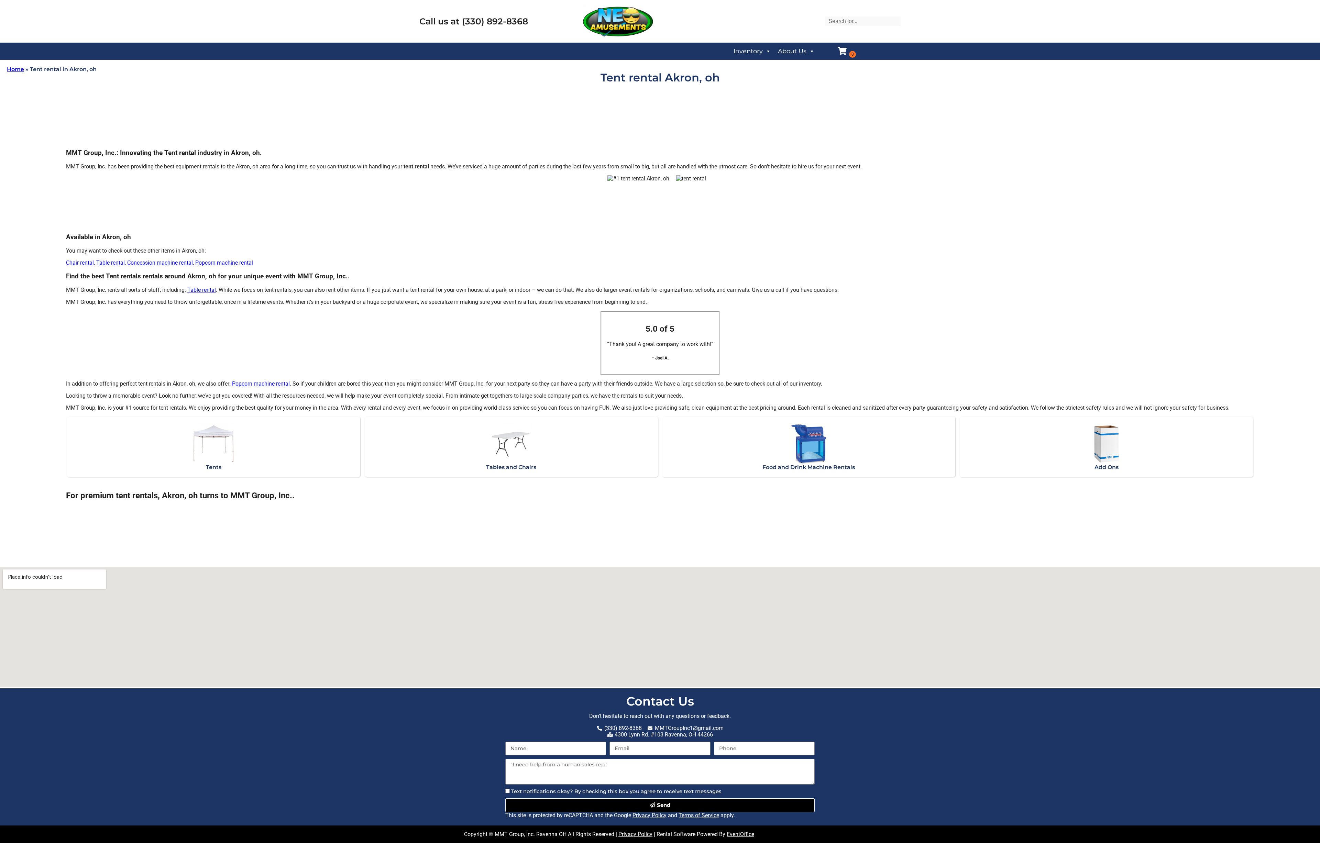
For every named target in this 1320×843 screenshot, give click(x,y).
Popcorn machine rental (224, 262)
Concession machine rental (160, 262)
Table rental (110, 262)
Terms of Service (699, 815)
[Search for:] (863, 21)
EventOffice (740, 834)
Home (15, 69)
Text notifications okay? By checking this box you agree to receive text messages (616, 791)
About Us (792, 51)
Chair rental (80, 262)
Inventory (748, 51)
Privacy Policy (649, 815)
